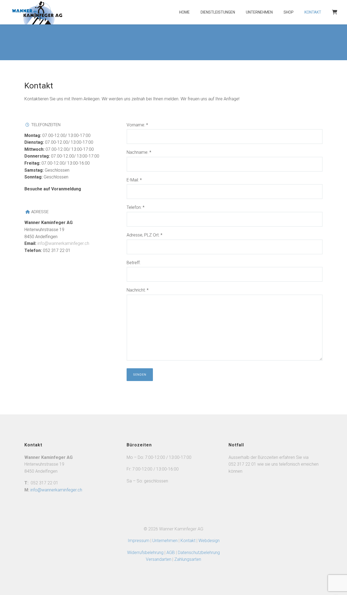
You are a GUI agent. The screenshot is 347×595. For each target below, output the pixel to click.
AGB (171, 552)
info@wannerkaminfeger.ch (63, 243)
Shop (289, 12)
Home (184, 12)
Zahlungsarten (187, 559)
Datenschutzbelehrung (199, 552)
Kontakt (312, 12)
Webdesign (209, 540)
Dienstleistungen (218, 12)
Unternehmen (259, 12)
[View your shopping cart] (334, 14)
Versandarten (158, 559)
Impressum (138, 540)
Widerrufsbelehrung (145, 552)
